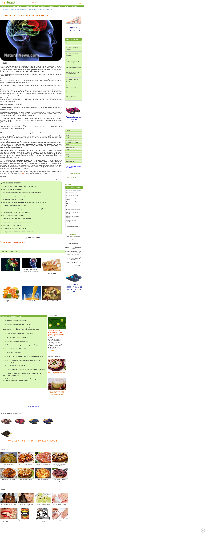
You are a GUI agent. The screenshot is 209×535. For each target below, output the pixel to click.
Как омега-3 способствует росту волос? (26, 505)
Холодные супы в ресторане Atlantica (17, 324)
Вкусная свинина (70, 140)
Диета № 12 (31, 300)
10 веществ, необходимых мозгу (13, 199)
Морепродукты (70, 147)
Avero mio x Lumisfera (12, 352)
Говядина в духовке (71, 142)
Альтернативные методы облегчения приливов (18, 232)
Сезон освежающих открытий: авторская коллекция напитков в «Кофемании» (22, 374)
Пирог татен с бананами (25, 479)
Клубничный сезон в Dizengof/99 (15, 337)
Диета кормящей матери (73, 43)
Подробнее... (51, 350)
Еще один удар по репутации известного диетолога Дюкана (22, 192)
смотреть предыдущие (38, 386)
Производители (30, 6)
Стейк (67, 137)
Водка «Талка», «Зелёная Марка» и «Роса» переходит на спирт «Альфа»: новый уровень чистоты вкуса (24, 379)
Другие (16, 9)
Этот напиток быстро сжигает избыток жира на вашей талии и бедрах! (73, 247)
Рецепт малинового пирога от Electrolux (56, 373)
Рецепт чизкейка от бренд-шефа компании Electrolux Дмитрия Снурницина (57, 392)
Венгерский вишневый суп (73, 209)
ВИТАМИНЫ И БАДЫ (73, 177)
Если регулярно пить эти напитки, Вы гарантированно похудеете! (73, 238)
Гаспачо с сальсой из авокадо (73, 190)
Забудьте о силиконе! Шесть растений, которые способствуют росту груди (73, 264)
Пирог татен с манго (8, 464)
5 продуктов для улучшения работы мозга (16, 212)
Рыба (67, 145)
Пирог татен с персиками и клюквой (60, 464)
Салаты (67, 130)
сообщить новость (32, 406)
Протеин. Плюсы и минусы (25, 520)
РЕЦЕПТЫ (68, 185)
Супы (67, 187)
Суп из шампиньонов (71, 192)
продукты (17, 242)
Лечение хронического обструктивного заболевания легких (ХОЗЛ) (24, 209)
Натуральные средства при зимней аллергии (17, 219)
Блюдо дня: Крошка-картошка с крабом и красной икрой (23, 356)
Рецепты (74, 6)
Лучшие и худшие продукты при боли (14, 228)
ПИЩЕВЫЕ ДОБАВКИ (73, 173)
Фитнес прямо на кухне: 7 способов (43, 520)
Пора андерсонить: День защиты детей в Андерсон (21, 345)
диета (24, 242)
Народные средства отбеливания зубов (8, 520)
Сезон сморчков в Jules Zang (14, 349)
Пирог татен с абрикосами (43, 464)
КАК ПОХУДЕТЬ (73, 234)
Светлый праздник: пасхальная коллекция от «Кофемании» (24, 369)
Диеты (60, 6)
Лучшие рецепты (70, 159)
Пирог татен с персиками (8, 479)
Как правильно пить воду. (73, 67)
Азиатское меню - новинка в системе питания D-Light (20, 186)
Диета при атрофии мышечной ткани (14, 205)
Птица (67, 149)
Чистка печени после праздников (13, 215)
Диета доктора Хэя (72, 92)
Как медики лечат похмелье (71, 97)
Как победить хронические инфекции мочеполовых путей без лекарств (25, 202)
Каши (67, 154)
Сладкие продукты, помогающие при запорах (17, 222)
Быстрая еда (69, 161)
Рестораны (41, 6)
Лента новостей (17, 6)
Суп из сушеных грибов (72, 195)
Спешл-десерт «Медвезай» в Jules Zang (18, 333)
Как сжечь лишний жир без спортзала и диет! (73, 242)
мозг (6, 242)
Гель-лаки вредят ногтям (59, 520)
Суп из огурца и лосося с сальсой (74, 224)
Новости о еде (4, 9)
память (10, 242)
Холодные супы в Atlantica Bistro (15, 341)
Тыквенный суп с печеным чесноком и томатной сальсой (73, 227)
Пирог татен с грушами (25, 464)
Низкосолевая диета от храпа (12, 189)
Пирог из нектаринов (42, 479)
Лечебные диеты (23, 9)
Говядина (72, 187)
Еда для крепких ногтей (59, 504)
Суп (66, 133)
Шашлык (68, 135)
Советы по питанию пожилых (12, 225)
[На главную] (8, 5)
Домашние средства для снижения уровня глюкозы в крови (73, 73)
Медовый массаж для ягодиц (8, 504)
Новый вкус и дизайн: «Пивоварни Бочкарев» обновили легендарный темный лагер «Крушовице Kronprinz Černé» (22, 328)
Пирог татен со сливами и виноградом (60, 480)
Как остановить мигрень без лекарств (15, 196)
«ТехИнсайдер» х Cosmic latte (14, 366)
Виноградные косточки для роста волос (43, 505)
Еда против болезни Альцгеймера (10, 301)
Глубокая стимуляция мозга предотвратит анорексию (31, 270)
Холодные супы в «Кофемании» (15, 320)
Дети (66, 6)
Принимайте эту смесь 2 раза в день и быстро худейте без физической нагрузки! (73, 253)
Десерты (68, 156)
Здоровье (51, 6)
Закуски (67, 152)
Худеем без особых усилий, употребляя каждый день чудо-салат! (73, 258)
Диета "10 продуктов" (52, 300)
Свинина (78, 187)
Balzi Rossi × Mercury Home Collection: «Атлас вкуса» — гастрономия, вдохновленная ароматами (22, 361)
